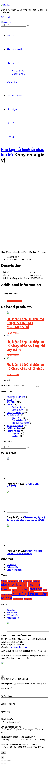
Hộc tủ (9, 399)
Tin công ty (11, 564)
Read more (13, 333)
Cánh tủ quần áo (19, 410)
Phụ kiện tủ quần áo (15, 425)
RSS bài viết (12, 612)
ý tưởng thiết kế (28, 599)
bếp (9, 581)
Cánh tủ (10, 404)
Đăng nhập (11, 610)
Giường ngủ (18, 74)
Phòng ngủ (13, 63)
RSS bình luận (12, 615)
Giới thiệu (12, 109)
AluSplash (4, 581)
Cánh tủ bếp (17, 407)
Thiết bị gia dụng (14, 428)
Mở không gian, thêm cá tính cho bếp (25, 552)
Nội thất (36, 589)
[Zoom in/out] (10, 760)
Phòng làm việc (15, 49)
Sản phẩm (12, 82)
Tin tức (10, 137)
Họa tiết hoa (36, 581)
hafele (20, 581)
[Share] (5, 760)
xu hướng (9, 595)
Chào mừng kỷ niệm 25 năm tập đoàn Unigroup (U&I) (27, 518)
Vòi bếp (15, 436)
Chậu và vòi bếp (13, 430)
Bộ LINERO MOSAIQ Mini (20, 325)
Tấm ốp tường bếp (15, 412)
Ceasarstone (14, 581)
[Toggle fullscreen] (8, 760)
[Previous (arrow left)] (2, 763)
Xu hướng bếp (12, 567)
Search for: (5, 385)
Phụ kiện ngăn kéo (14, 301)
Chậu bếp (16, 433)
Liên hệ (10, 123)
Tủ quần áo (18, 71)
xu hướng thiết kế (18, 599)
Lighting (14, 590)
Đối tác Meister (15, 95)
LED (10, 590)
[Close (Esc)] (2, 760)
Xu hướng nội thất (14, 570)
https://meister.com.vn (18, 647)
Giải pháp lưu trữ (19, 420)
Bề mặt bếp (12, 402)
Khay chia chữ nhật (27, 368)
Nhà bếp (11, 35)
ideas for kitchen (14, 584)
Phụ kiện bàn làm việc (16, 397)
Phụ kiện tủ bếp (14, 149)
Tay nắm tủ (17, 417)
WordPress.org (13, 618)
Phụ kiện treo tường (20, 423)
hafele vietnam (27, 581)
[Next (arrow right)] (5, 763)
